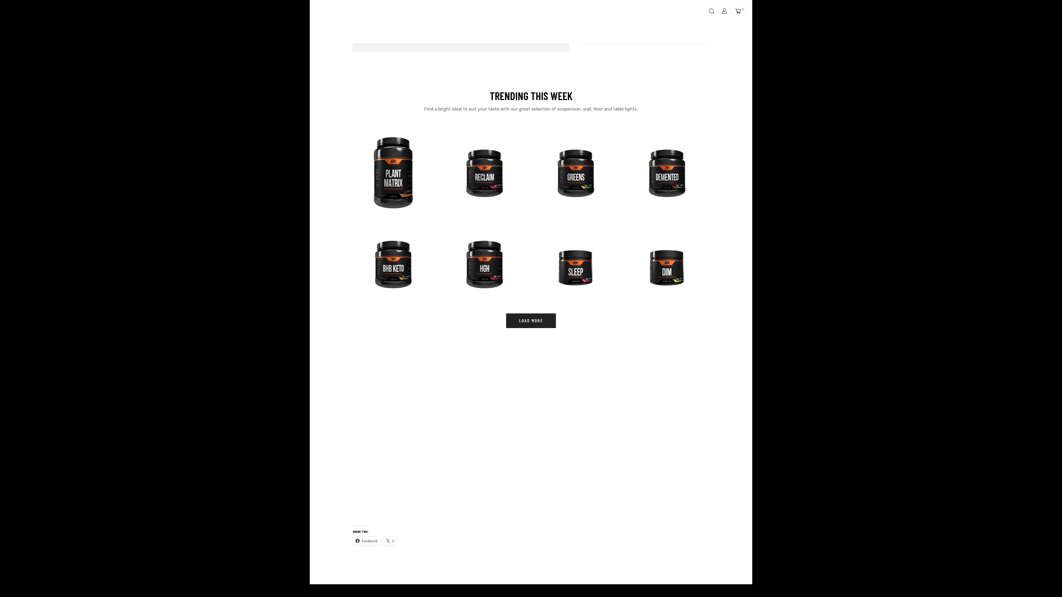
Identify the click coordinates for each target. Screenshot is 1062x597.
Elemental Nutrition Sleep (570, 273)
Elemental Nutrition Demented (665, 182)
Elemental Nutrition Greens (572, 182)
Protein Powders (377, 189)
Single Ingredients (652, 280)
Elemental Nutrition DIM (659, 273)
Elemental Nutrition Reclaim (481, 182)
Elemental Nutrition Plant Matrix (388, 179)
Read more (394, 204)
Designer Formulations (473, 189)
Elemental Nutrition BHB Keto (390, 273)
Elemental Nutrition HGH (477, 273)
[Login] (725, 11)
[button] (531, 320)
